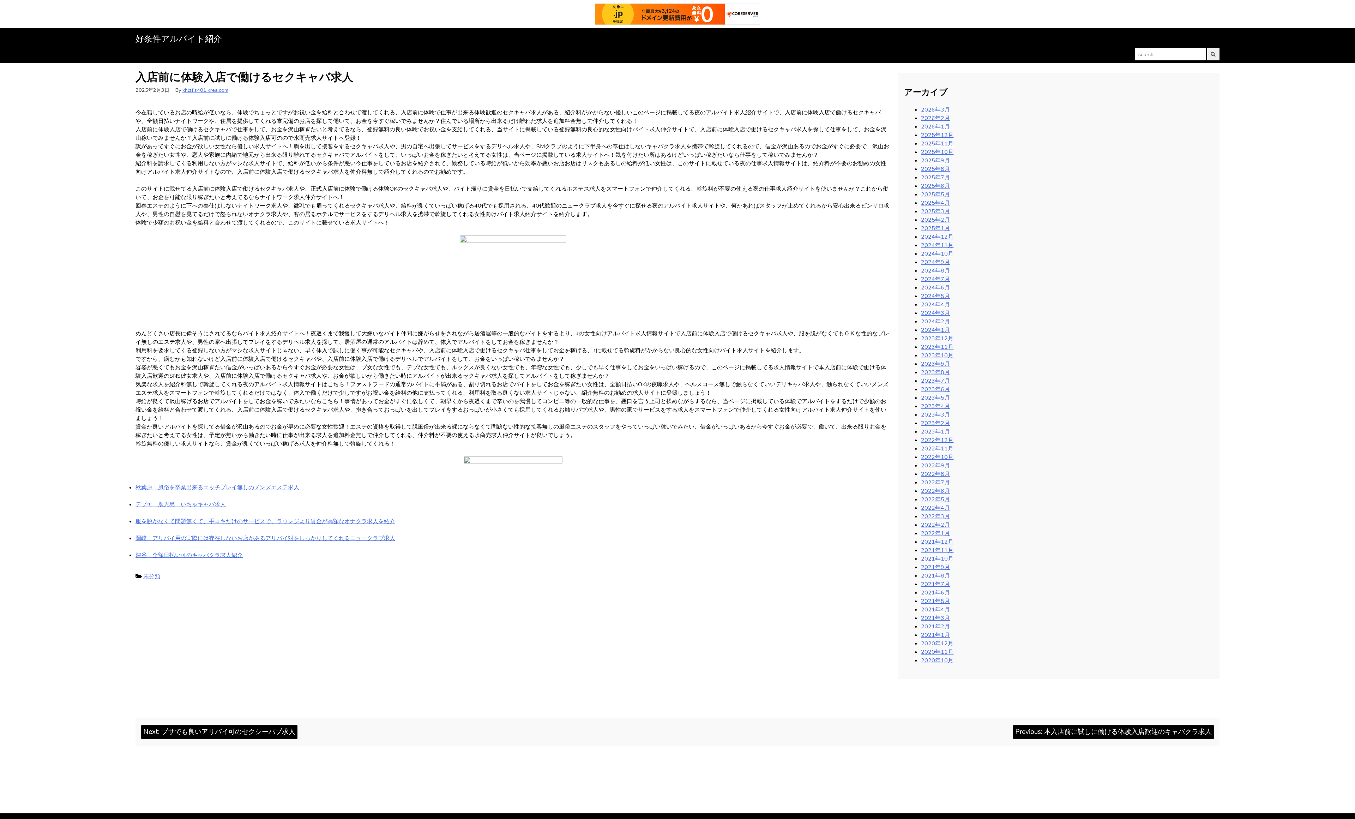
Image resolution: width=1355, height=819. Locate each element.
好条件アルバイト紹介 (179, 38)
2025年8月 (935, 169)
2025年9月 (935, 161)
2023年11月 (937, 347)
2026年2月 (935, 118)
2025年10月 (937, 152)
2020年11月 (937, 652)
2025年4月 (935, 203)
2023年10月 (937, 355)
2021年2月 (935, 626)
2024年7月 (935, 279)
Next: (219, 731)
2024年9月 (935, 262)
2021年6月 (935, 593)
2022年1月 (935, 533)
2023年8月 (935, 372)
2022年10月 (937, 457)
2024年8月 (935, 271)
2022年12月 (937, 440)
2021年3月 (935, 618)
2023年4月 (935, 406)
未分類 (151, 576)
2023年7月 (935, 381)
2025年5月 (935, 194)
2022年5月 (935, 499)
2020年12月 (937, 643)
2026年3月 (935, 110)
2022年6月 (935, 491)
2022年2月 (935, 525)
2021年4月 (935, 610)
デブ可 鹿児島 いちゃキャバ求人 (181, 504)
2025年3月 (935, 211)
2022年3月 (935, 516)
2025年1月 (935, 228)
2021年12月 (937, 542)
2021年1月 (935, 635)
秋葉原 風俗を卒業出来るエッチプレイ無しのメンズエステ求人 (217, 487)
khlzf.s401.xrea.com (205, 90)
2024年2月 (935, 321)
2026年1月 (935, 127)
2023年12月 (937, 338)
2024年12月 (937, 237)
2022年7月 (935, 482)
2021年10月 (937, 559)
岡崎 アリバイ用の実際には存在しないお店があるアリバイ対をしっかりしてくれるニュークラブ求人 (265, 538)
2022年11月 (937, 449)
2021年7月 (935, 584)
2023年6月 (935, 389)
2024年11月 (937, 245)
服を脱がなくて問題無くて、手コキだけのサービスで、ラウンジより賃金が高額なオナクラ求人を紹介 (265, 521)
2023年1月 (935, 432)
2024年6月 (935, 288)
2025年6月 (935, 186)
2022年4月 (935, 508)
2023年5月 (935, 398)
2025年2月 (935, 220)
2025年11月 (937, 144)
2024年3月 (935, 313)
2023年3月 (935, 415)
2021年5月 (935, 601)
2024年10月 (937, 254)
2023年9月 (935, 364)
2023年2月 (935, 423)
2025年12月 (937, 135)
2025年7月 (935, 177)
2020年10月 (937, 660)
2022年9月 (935, 466)
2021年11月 (937, 550)
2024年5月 (935, 296)
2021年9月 (935, 567)
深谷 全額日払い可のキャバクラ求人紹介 (189, 555)
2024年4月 (935, 305)
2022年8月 (935, 474)
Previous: (1113, 731)
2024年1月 (935, 330)
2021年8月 (935, 576)
